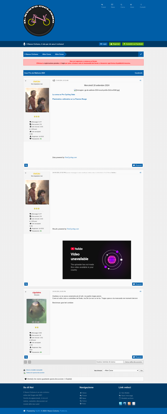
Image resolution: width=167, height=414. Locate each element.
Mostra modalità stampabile (34, 370)
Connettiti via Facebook (134, 44)
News (84, 398)
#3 (140, 291)
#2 (140, 172)
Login (104, 44)
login (63, 63)
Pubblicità (63, 411)
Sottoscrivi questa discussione (35, 372)
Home (84, 393)
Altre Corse (46, 54)
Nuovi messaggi (127, 396)
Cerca (84, 401)
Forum (84, 396)
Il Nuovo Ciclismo (31, 54)
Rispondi (138, 165)
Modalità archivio (127, 398)
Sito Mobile (125, 393)
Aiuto (84, 404)
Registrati (116, 44)
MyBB (37, 411)
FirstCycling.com (71, 157)
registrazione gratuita (51, 63)
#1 (140, 80)
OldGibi (113, 172)
